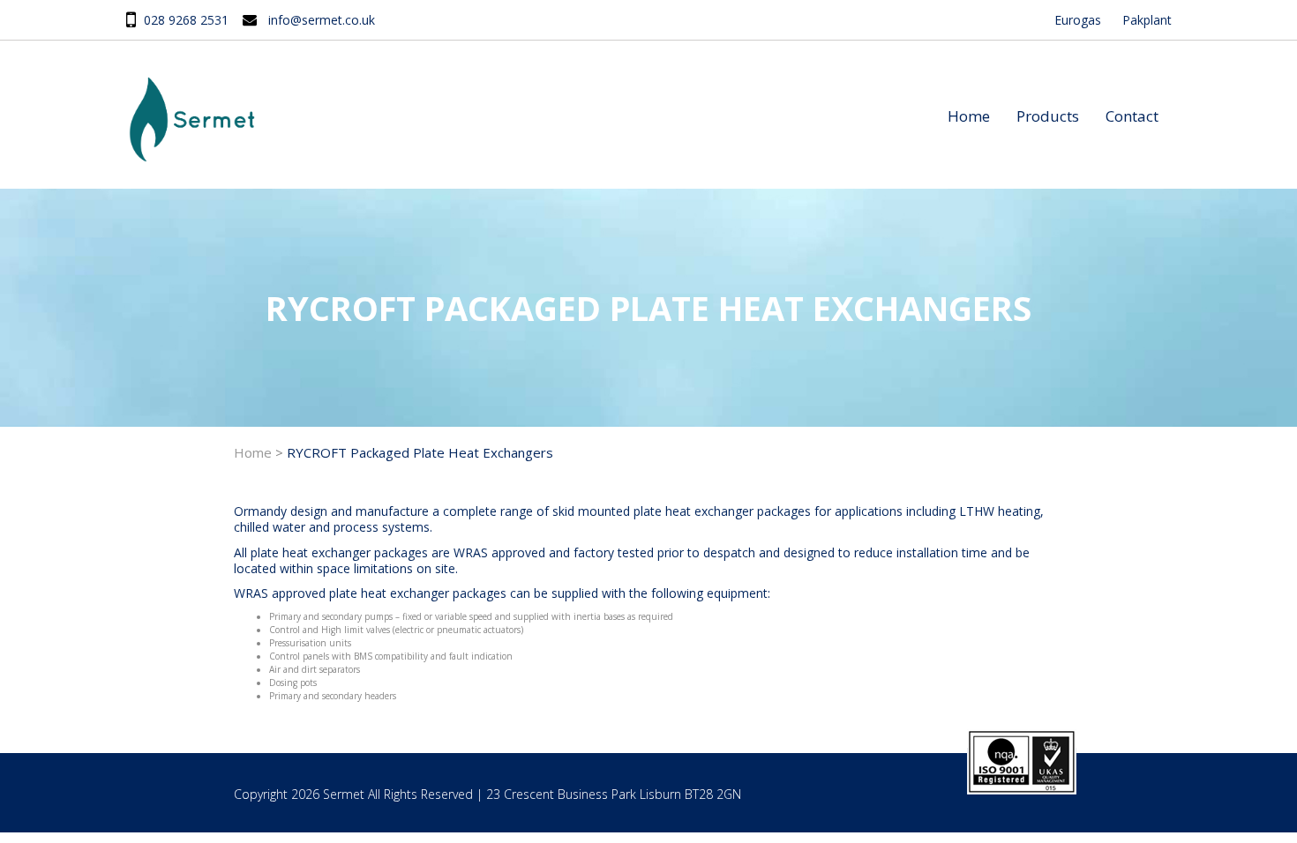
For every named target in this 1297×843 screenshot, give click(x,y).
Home (969, 116)
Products (1047, 116)
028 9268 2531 (186, 19)
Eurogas (1077, 19)
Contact (1132, 116)
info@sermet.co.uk (321, 19)
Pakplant (1147, 19)
